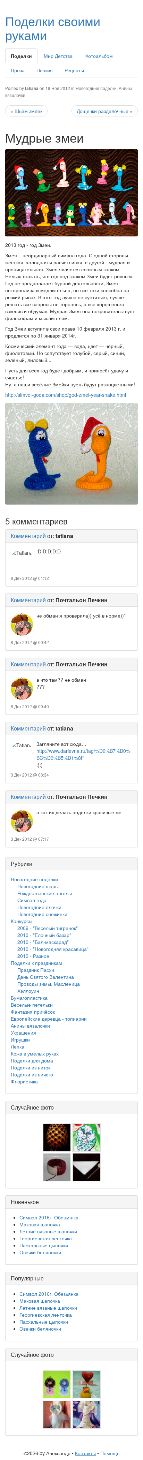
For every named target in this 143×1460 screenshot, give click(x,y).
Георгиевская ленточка (45, 1238)
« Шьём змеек (26, 110)
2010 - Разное (33, 955)
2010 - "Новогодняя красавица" (53, 948)
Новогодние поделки (96, 88)
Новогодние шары (38, 886)
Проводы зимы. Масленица (48, 983)
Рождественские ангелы (44, 893)
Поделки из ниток (30, 1067)
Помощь (109, 1453)
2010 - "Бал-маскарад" (43, 941)
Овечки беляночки (40, 1252)
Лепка (17, 1046)
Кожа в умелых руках (35, 1053)
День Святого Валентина (45, 976)
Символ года (32, 900)
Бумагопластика (29, 997)
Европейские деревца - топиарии (49, 1018)
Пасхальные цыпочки (43, 1245)
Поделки (21, 55)
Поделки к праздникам (36, 962)
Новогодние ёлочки (39, 906)
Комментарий (28, 536)
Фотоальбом (98, 55)
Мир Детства (58, 55)
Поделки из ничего (32, 1074)
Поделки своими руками (52, 28)
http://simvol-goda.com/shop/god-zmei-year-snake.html (65, 394)
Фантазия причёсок (33, 1011)
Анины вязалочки (30, 1025)
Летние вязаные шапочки (48, 1231)
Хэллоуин (28, 990)
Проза (18, 70)
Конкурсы (21, 920)
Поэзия (44, 70)
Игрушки (20, 1039)
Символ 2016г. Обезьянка (48, 1217)
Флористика (24, 1081)
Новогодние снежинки (42, 913)
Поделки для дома (32, 1060)
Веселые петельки (32, 1004)
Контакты (85, 1453)
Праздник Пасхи (35, 969)
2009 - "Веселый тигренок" (47, 927)
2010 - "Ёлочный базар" (44, 934)
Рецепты (74, 70)
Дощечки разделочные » (105, 110)
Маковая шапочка (39, 1224)
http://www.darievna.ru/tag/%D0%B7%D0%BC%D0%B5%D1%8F (83, 754)
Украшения (23, 1032)
